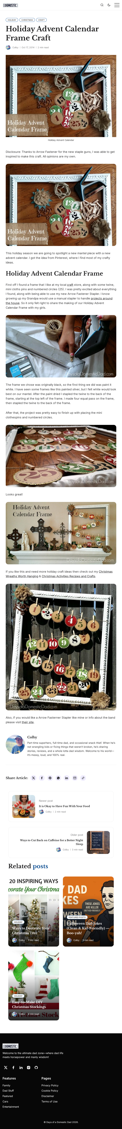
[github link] (36, 1067)
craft (70, 284)
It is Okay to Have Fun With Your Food (64, 806)
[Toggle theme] (109, 5)
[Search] (102, 5)
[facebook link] (13, 1067)
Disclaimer (47, 1096)
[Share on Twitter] (33, 778)
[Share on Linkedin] (66, 778)
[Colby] (8, 47)
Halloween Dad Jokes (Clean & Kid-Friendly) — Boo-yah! (88, 928)
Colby (15, 47)
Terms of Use (49, 1101)
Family (6, 1085)
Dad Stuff (8, 1090)
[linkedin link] (21, 1067)
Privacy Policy (49, 1085)
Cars (5, 1101)
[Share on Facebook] (42, 778)
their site (28, 722)
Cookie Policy (49, 1090)
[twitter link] (6, 1067)
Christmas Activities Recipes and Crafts (68, 576)
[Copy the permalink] (83, 778)
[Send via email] (75, 778)
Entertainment (11, 1106)
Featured (8, 1096)
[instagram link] (28, 1067)
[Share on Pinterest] (50, 778)
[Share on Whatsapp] (58, 778)
